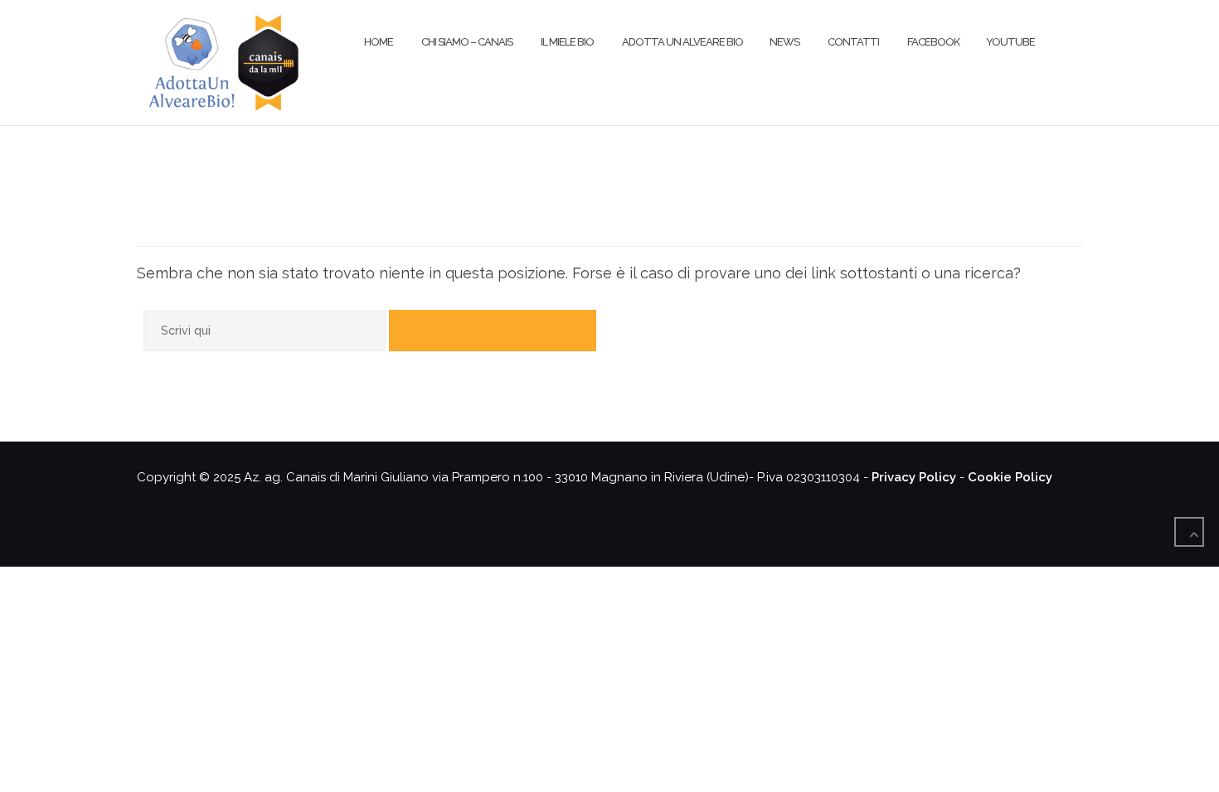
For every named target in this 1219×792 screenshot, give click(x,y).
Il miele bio (566, 42)
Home (377, 42)
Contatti (852, 42)
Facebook (932, 42)
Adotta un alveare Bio (681, 42)
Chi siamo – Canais (466, 42)
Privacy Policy (914, 477)
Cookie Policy (1010, 477)
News (784, 42)
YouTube (1010, 42)
